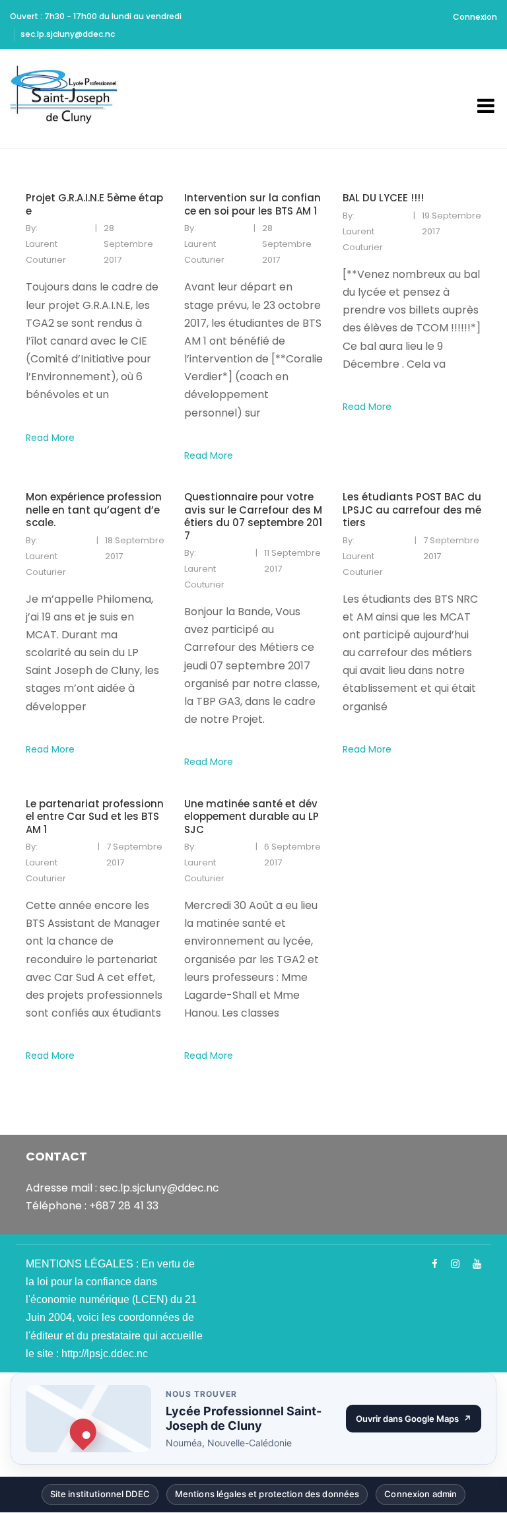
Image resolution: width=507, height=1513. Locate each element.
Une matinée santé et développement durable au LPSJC (251, 816)
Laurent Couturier (46, 252)
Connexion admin (420, 1497)
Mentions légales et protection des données (267, 1497)
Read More (50, 437)
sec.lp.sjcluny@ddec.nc (67, 34)
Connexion (475, 16)
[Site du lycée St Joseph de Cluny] (68, 98)
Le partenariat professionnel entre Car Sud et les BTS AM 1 (95, 816)
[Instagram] (455, 1264)
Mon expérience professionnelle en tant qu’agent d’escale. (94, 509)
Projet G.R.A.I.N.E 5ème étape (94, 204)
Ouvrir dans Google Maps (418, 1421)
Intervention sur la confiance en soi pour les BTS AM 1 (252, 204)
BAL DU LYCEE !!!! (383, 198)
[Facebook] (435, 1264)
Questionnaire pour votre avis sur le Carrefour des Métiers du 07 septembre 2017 (253, 516)
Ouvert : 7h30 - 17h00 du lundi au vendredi (96, 16)
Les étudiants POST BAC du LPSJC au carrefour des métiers (412, 509)
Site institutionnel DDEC (100, 1497)
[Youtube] (477, 1264)
